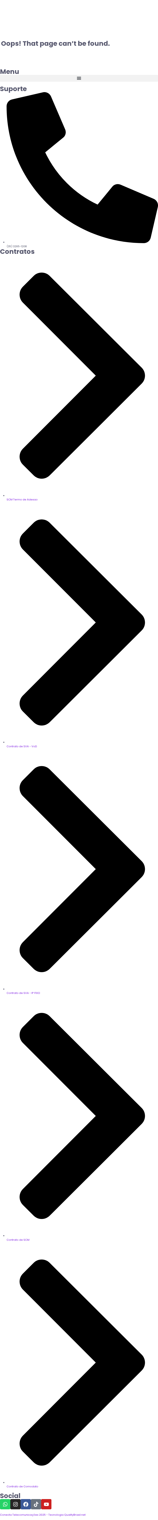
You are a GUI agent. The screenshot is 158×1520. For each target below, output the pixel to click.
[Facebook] (26, 1504)
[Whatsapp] (5, 1504)
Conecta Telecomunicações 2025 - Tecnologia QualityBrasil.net (43, 1515)
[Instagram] (15, 1504)
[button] (79, 78)
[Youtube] (46, 1504)
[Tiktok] (36, 1504)
